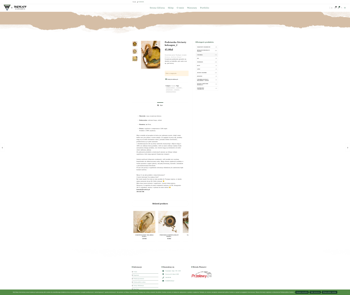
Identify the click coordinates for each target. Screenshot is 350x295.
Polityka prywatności (139, 286)
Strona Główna (169, 7)
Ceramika (173, 93)
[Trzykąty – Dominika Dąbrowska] (143, 8)
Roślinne (199, 84)
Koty (198, 73)
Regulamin (136, 283)
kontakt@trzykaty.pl (169, 288)
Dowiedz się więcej (141, 246)
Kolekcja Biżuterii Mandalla (202, 92)
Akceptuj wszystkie (302, 292)
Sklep (183, 7)
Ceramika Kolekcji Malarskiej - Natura (203, 88)
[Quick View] (149, 246)
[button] (156, 52)
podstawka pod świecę (171, 99)
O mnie (193, 7)
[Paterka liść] (347, 147)
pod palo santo (169, 97)
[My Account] (203, 8)
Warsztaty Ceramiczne (203, 54)
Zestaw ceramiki (202, 80)
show (216, 8)
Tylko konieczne (315, 292)
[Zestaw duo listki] (2, 147)
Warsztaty (182, 15)
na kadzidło (178, 95)
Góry (198, 76)
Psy (198, 66)
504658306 (141, 1)
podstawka (176, 97)
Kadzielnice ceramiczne (200, 96)
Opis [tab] (161, 113)
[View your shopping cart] (210, 8)
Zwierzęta (200, 69)
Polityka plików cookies (329, 292)
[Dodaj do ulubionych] (152, 246)
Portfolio (194, 15)
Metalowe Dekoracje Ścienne (203, 58)
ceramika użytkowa (170, 95)
